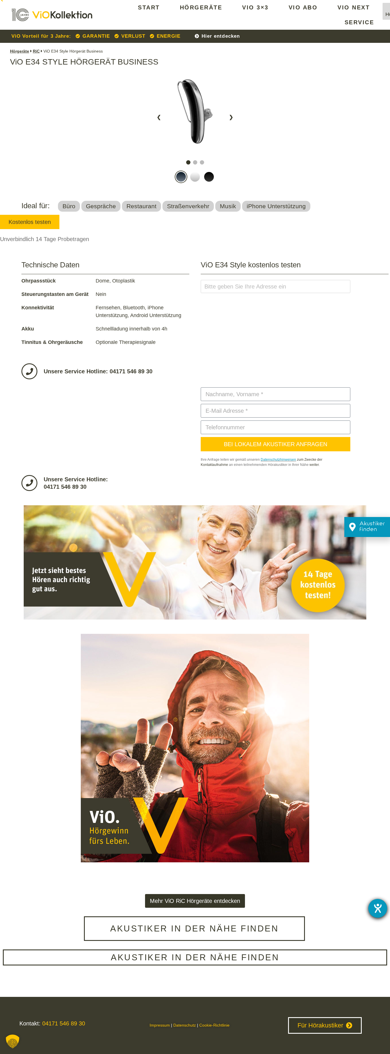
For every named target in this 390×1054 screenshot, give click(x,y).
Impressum (160, 1025)
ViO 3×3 (255, 7)
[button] (12, 1041)
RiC (36, 51)
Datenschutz (184, 1025)
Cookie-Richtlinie (214, 1025)
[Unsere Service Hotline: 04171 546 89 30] (29, 371)
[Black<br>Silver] (195, 155)
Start (149, 7)
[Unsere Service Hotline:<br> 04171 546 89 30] (29, 483)
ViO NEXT (353, 7)
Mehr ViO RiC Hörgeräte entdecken (195, 901)
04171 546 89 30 (63, 1023)
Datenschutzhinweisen (278, 460)
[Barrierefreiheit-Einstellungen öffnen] (377, 908)
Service (359, 22)
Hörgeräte (201, 7)
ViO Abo (303, 7)
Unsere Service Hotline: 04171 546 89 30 (98, 371)
